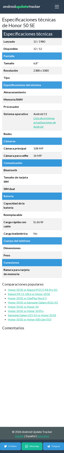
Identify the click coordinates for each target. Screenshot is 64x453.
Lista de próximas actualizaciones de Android (44, 122)
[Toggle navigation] (57, 6)
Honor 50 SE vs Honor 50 (23, 306)
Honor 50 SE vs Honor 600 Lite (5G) (29, 319)
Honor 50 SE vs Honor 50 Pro (26, 311)
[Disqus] (32, 379)
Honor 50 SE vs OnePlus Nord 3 (27, 298)
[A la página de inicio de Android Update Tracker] (21, 7)
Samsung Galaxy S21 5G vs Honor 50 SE (32, 315)
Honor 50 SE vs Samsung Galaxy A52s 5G (33, 302)
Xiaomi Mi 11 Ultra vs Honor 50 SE (29, 294)
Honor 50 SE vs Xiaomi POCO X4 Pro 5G (32, 289)
